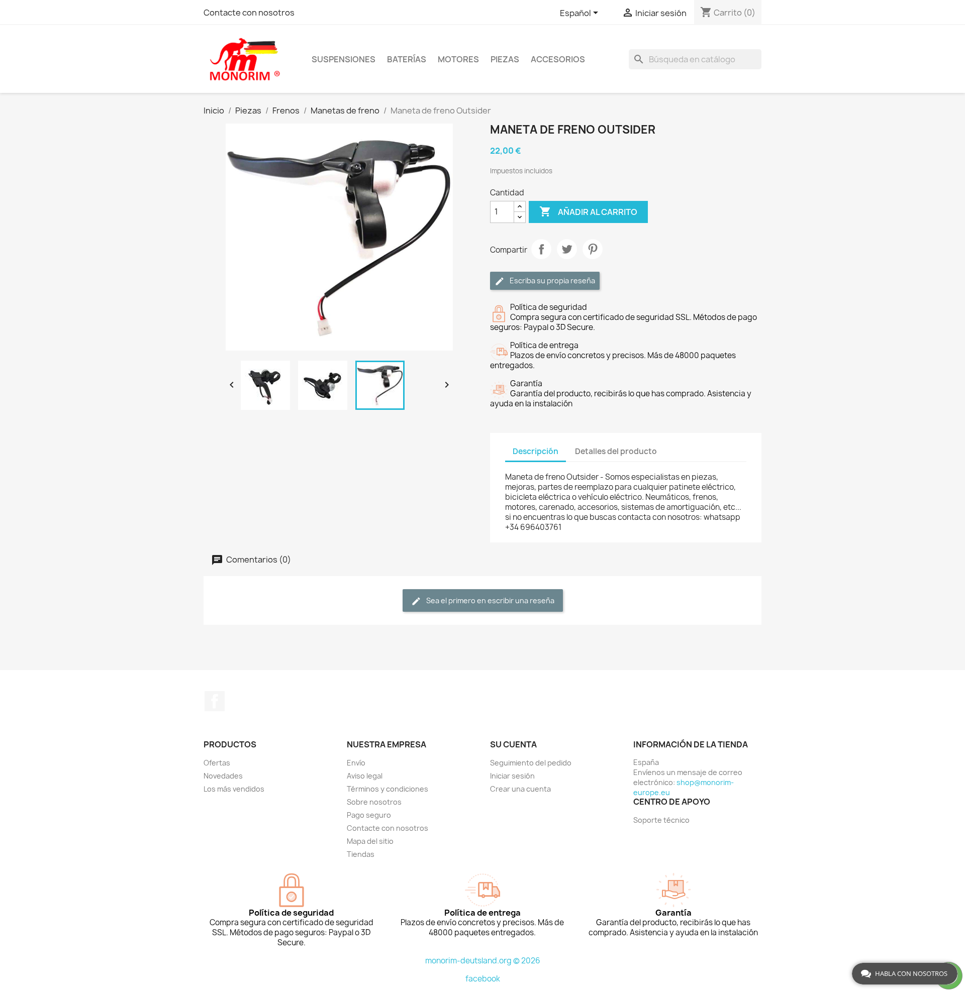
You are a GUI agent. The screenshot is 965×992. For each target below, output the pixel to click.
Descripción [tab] (535, 451)
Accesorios (558, 59)
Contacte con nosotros (249, 12)
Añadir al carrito (588, 211)
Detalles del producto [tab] (616, 451)
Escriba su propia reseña (551, 280)
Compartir (541, 249)
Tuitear (567, 249)
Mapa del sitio (370, 841)
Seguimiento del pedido (530, 762)
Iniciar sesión (512, 776)
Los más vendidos (234, 789)
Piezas (505, 59)
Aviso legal (364, 776)
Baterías (406, 59)
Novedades (223, 776)
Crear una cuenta (520, 789)
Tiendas (360, 854)
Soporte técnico (661, 820)
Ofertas (217, 762)
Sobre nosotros (374, 802)
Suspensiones (343, 59)
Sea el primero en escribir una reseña (489, 600)
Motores (458, 59)
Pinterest (593, 249)
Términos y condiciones (387, 789)
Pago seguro (369, 815)
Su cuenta (513, 744)
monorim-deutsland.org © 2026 (482, 960)
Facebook (215, 701)
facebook (482, 978)
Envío (356, 762)
